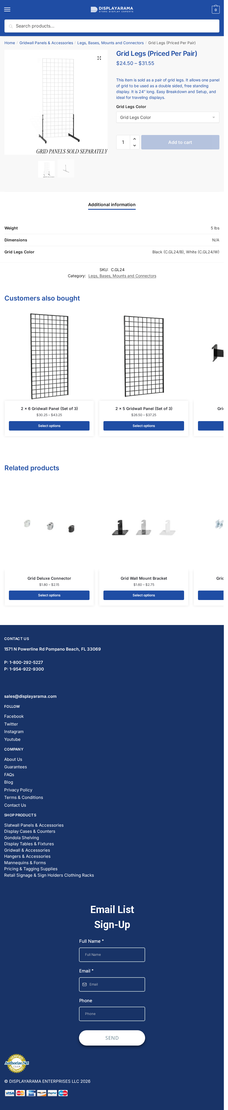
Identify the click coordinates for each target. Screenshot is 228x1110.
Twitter (11, 724)
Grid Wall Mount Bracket (144, 578)
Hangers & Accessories (27, 856)
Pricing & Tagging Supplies (31, 868)
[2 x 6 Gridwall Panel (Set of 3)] (49, 356)
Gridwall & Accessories (27, 850)
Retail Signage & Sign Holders (33, 875)
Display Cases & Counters (29, 831)
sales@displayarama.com (30, 696)
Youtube (12, 739)
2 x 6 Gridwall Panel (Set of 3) (49, 408)
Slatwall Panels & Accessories (34, 825)
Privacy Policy (18, 789)
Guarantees (15, 766)
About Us (13, 759)
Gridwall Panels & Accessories (46, 43)
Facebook (14, 716)
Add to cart (180, 134)
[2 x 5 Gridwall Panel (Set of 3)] (143, 356)
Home (9, 43)
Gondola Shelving (21, 837)
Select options (49, 426)
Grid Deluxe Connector (49, 578)
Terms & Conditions (23, 797)
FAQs (9, 774)
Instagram (14, 731)
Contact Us (15, 805)
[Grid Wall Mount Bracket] (143, 526)
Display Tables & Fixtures (29, 843)
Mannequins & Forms (25, 862)
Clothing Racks (79, 875)
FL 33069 (52, 649)
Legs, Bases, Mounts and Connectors (110, 43)
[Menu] (12, 10)
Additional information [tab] (112, 204)
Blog (8, 782)
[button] (99, 58)
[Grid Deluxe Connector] (49, 526)
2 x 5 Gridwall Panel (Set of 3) (143, 408)
